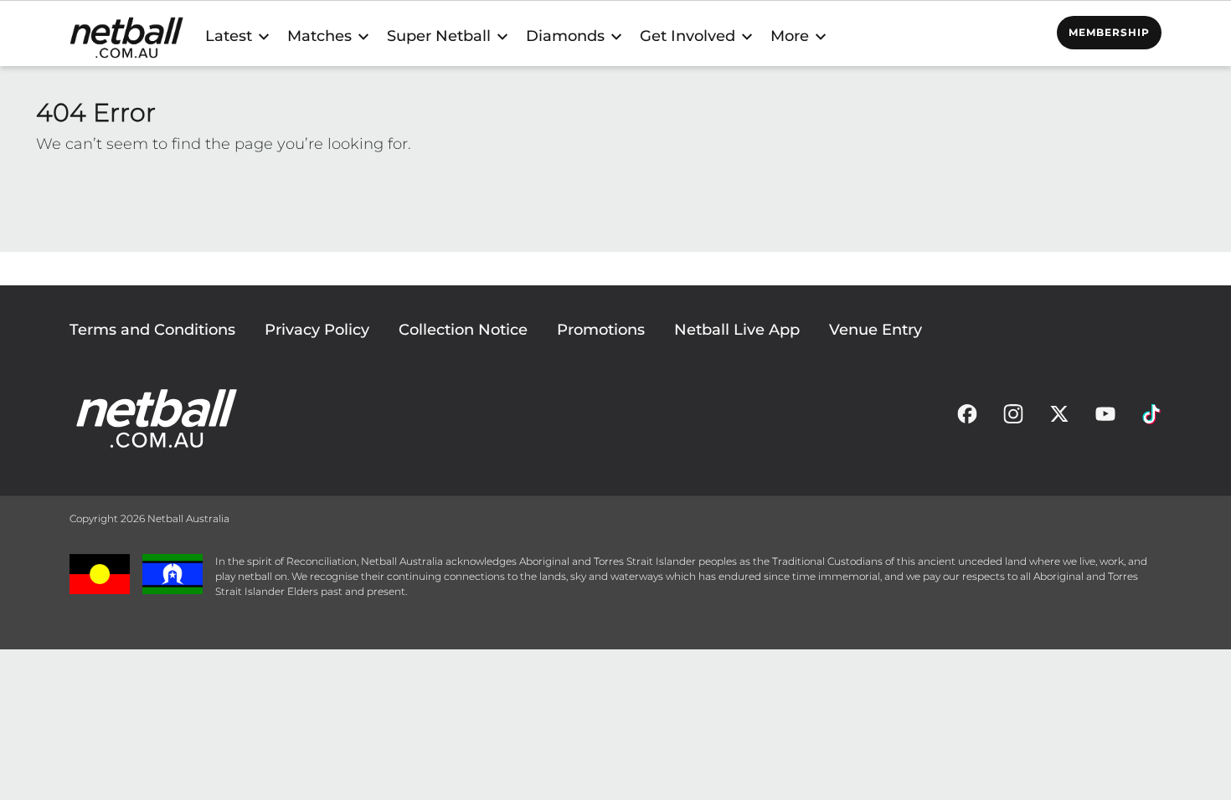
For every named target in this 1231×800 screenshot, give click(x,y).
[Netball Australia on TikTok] (1151, 418)
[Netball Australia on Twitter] (1059, 418)
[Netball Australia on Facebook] (967, 418)
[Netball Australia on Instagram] (1013, 418)
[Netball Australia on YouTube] (1105, 418)
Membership (1109, 32)
